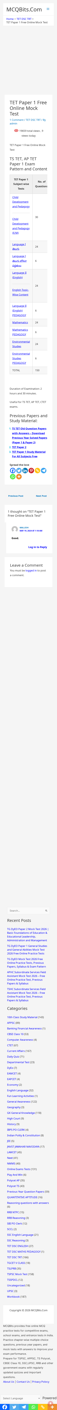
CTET (10, 1045)
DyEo (10, 1068)
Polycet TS (13, 1186)
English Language (17, 1090)
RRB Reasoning (16, 1218)
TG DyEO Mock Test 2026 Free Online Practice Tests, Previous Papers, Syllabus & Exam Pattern (26, 962)
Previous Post (15, 495)
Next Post (41, 495)
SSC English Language (20, 1235)
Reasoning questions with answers (28, 1203)
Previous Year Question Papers (25, 1191)
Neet (10, 1158)
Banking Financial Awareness (24, 1028)
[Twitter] (19, 470)
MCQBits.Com (24, 9)
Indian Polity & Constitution (23, 1135)
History (11, 1124)
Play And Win (15, 1174)
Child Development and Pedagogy (21, 202)
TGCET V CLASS (16, 1263)
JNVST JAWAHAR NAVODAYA (23, 1146)
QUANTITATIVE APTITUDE (22, 1197)
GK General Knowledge (21, 1113)
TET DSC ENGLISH (17, 1246)
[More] (19, 476)
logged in (31, 570)
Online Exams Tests (18, 1169)
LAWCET (12, 1152)
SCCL (10, 1229)
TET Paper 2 (19, 447)
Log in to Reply (37, 547)
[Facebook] (13, 470)
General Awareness (18, 1101)
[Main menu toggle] (48, 9)
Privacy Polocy (40, 1381)
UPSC (10, 1291)
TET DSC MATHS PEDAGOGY (24, 1251)
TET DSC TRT (33, 120)
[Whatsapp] (13, 476)
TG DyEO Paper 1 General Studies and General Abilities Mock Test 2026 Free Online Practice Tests (27, 949)
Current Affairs (16, 1051)
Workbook (13, 1296)
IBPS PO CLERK (16, 1129)
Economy (12, 1084)
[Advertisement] (28, 65)
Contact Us (23, 1381)
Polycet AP (13, 1180)
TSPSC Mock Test (17, 1274)
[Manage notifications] (50, 1403)
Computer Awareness (20, 1039)
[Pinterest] (31, 470)
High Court (13, 1118)
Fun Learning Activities (20, 1096)
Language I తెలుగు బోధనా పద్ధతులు (19, 260)
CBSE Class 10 (15, 1034)
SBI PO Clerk (14, 1223)
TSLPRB (11, 1268)
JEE (9, 1141)
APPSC (11, 1023)
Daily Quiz (13, 1056)
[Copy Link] (37, 470)
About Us (8, 1381)
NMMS (11, 1163)
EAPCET (11, 1079)
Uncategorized (16, 1285)
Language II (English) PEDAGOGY (19, 310)
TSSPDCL (12, 1280)
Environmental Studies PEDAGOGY (21, 358)
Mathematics (20, 322)
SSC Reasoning (16, 1240)
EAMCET (12, 1073)
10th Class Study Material (22, 1017)
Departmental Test (18, 1062)
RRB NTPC (13, 1212)
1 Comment (17, 120)
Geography (14, 1107)
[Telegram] (43, 470)
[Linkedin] (25, 470)
